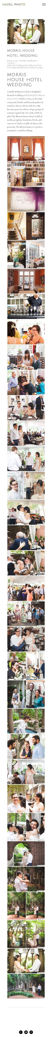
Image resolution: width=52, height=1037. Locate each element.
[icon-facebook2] (21, 1032)
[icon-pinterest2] (31, 1032)
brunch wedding (17, 65)
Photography (39, 67)
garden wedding (28, 65)
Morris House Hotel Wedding (22, 53)
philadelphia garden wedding (25, 67)
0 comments (10, 63)
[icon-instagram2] (26, 1032)
